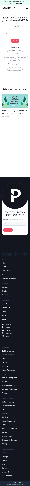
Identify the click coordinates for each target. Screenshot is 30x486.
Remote (4, 468)
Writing (4, 393)
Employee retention (9, 57)
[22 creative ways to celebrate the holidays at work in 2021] (15, 100)
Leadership (15, 60)
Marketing (5, 382)
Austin (4, 453)
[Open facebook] (3, 324)
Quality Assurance (8, 385)
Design (4, 362)
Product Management (9, 378)
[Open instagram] (3, 333)
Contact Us (6, 308)
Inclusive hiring (15, 67)
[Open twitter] (3, 336)
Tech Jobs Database (9, 278)
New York (5, 464)
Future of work (22, 57)
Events (4, 267)
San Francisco (7, 476)
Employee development (15, 70)
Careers (5, 312)
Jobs (3, 263)
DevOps (5, 366)
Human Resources (8, 370)
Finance (5, 374)
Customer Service (8, 355)
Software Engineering (9, 389)
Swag (4, 319)
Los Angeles (6, 472)
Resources (6, 295)
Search (15, 41)
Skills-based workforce (15, 50)
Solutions (5, 287)
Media (4, 315)
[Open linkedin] (3, 327)
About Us (5, 304)
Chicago (5, 457)
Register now (18, 3)
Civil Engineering (8, 351)
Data (3, 359)
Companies (6, 271)
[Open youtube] (3, 330)
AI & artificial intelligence (15, 54)
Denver (4, 460)
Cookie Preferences (11, 484)
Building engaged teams (15, 64)
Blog (3, 274)
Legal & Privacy (19, 484)
